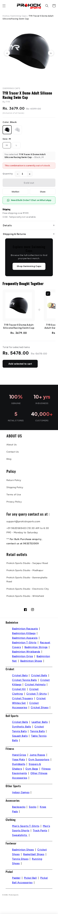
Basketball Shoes (33, 854)
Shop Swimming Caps (29, 266)
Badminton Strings (36, 647)
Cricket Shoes (39, 707)
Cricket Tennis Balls (24, 680)
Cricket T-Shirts (36, 693)
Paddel (16, 877)
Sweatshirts (20, 835)
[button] (4, 5)
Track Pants (40, 830)
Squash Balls (20, 735)
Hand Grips (19, 754)
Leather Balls (40, 721)
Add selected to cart (20, 363)
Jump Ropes (37, 754)
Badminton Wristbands (26, 651)
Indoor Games (20, 792)
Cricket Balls (39, 675)
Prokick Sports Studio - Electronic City (27, 589)
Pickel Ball (30, 877)
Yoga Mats (18, 759)
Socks (32, 806)
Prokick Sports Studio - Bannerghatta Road (26, 579)
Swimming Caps (18, 16)
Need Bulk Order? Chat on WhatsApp (31, 200)
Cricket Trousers (22, 698)
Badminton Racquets (25, 628)
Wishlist (15, 191)
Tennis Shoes (20, 858)
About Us (11, 444)
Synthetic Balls (21, 726)
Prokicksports (14, 895)
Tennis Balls (37, 731)
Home (6, 16)
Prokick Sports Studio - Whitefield (25, 596)
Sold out (29, 182)
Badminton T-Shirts (24, 642)
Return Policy (13, 480)
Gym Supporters (38, 759)
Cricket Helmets (35, 684)
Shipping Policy (14, 487)
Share (42, 191)
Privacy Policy (14, 501)
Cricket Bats (20, 675)
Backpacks (18, 806)
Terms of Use (13, 494)
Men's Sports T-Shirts (25, 826)
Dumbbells (18, 764)
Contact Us (12, 451)
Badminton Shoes (31, 660)
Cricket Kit (19, 689)
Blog (8, 459)
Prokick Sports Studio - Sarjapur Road (27, 563)
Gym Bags (31, 768)
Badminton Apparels (25, 637)
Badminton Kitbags (23, 633)
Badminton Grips (22, 656)
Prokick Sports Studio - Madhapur (24, 570)
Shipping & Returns (14, 233)
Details (7, 225)
